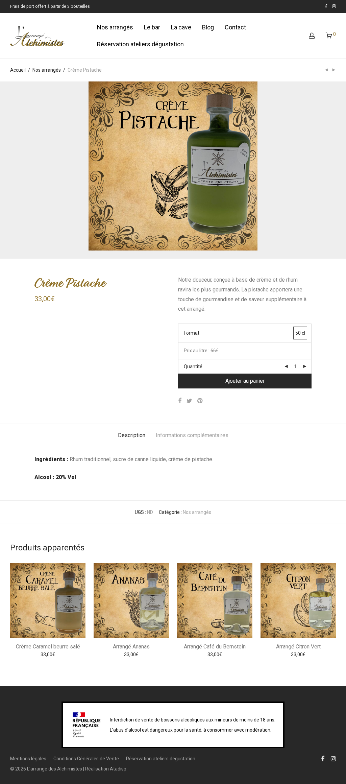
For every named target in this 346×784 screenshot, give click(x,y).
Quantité (193, 366)
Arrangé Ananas (131, 646)
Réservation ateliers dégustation (140, 44)
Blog (208, 27)
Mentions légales (28, 758)
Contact (235, 27)
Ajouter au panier (245, 381)
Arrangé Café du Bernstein (215, 646)
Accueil (18, 70)
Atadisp (118, 768)
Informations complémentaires (192, 435)
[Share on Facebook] (179, 401)
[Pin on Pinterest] (200, 401)
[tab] (131, 435)
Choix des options (48, 655)
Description (131, 435)
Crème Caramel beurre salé (48, 646)
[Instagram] (334, 6)
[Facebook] (326, 6)
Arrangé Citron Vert (298, 646)
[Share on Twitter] (189, 401)
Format (191, 333)
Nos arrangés (115, 27)
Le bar (152, 27)
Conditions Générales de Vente (86, 758)
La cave (181, 27)
